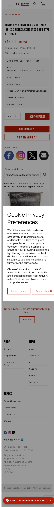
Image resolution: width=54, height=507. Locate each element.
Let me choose (18, 291)
